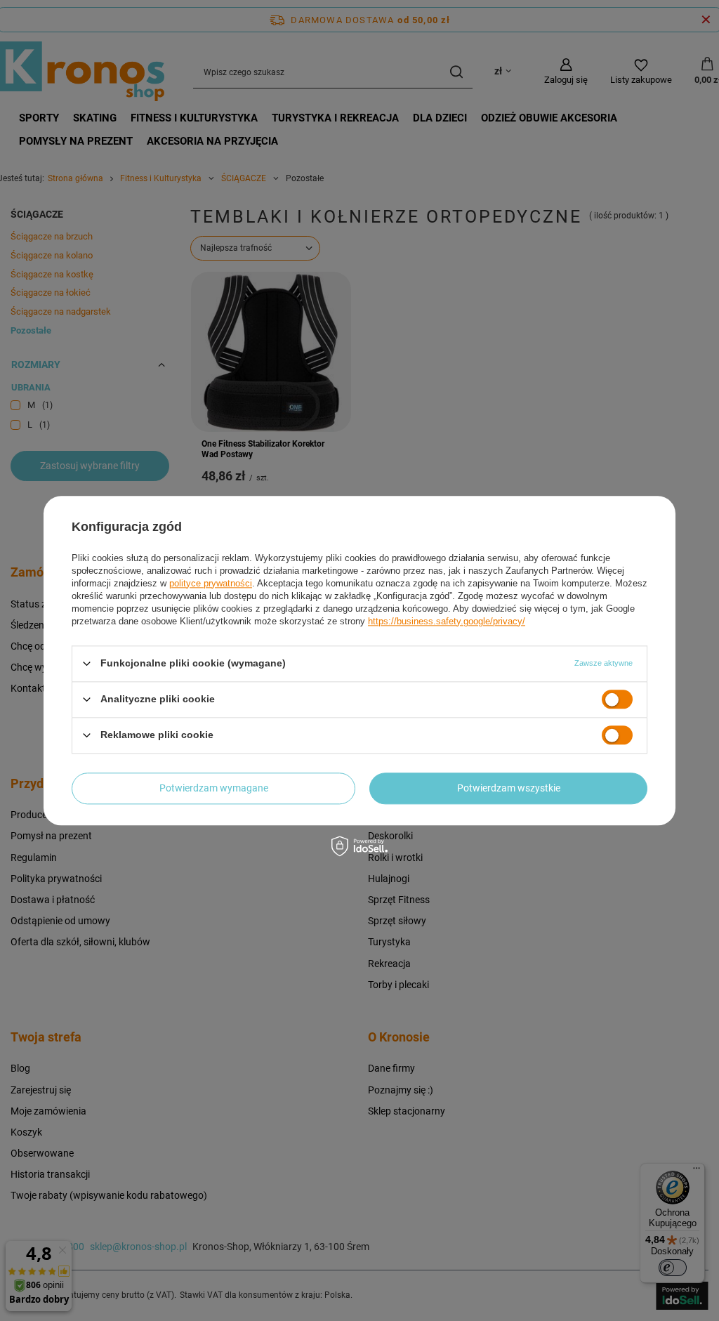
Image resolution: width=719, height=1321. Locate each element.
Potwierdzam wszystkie (508, 788)
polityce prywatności (210, 583)
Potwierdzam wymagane (213, 788)
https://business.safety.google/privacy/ (446, 621)
